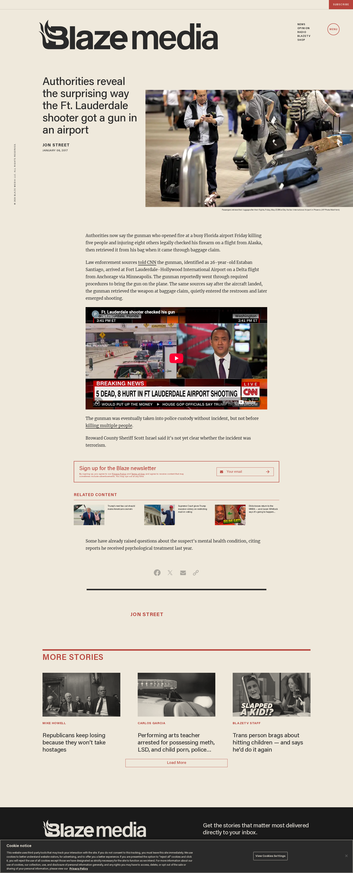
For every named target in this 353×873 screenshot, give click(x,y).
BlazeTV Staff (246, 723)
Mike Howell (54, 723)
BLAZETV (304, 36)
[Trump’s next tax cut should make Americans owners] (89, 514)
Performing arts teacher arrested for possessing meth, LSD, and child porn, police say (176, 743)
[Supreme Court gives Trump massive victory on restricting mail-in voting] (159, 514)
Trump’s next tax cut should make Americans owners (121, 507)
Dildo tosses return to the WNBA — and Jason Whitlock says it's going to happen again (263, 509)
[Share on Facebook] (157, 572)
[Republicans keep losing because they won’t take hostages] (81, 694)
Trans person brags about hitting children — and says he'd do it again (268, 743)
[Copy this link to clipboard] (195, 572)
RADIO (301, 32)
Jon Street (56, 145)
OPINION (303, 28)
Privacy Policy (119, 474)
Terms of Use (137, 474)
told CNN (147, 262)
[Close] (346, 855)
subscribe (341, 4)
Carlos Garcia (151, 723)
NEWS (301, 24)
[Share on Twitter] (170, 572)
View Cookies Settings (271, 856)
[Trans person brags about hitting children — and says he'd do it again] (271, 694)
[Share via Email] (183, 572)
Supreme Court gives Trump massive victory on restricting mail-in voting (192, 509)
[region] (176, 856)
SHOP (301, 40)
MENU (333, 29)
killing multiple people (109, 425)
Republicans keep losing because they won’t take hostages (73, 743)
